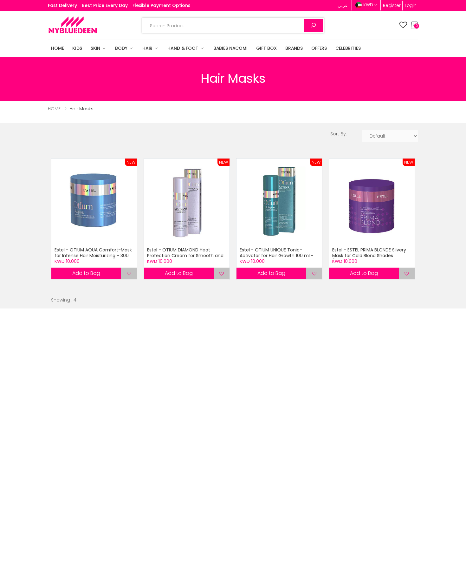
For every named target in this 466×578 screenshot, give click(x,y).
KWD (368, 5)
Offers (319, 48)
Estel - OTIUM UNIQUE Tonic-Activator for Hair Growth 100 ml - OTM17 (277, 255)
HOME (57, 48)
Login (411, 5)
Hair (147, 48)
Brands (294, 48)
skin (95, 48)
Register (392, 5)
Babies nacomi (230, 48)
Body (121, 48)
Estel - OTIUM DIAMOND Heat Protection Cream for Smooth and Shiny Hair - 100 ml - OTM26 (185, 255)
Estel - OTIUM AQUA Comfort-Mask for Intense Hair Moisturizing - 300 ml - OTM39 (93, 255)
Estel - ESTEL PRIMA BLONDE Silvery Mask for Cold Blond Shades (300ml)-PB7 (369, 255)
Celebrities (347, 48)
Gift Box (266, 48)
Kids (77, 48)
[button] (414, 25)
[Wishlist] (403, 25)
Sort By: (338, 134)
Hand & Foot (182, 48)
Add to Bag (86, 273)
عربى (343, 5)
